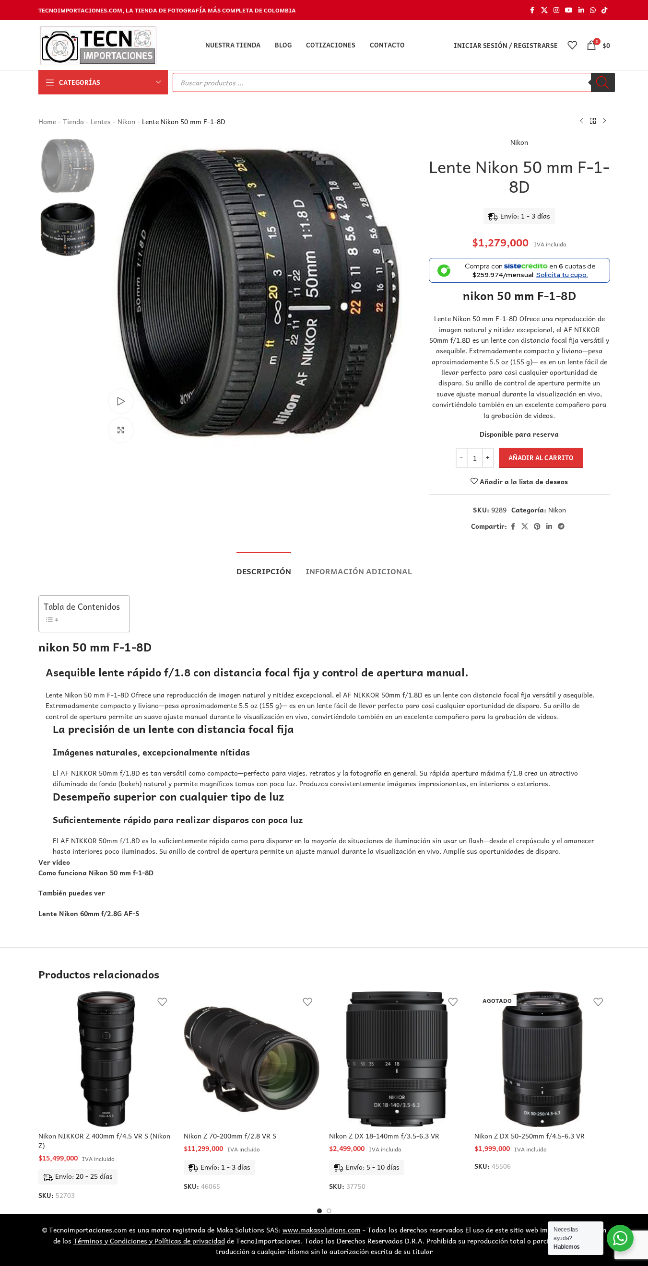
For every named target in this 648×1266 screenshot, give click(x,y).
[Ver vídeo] (121, 401)
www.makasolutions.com (322, 1229)
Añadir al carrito (541, 458)
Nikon (126, 121)
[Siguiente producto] (604, 121)
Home (47, 121)
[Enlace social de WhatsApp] (593, 10)
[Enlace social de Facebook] (532, 10)
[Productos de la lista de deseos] (572, 45)
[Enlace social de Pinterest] (537, 526)
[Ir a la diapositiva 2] (329, 1210)
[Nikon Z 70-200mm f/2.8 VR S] (251, 1059)
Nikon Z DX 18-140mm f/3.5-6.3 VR (384, 1135)
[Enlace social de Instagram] (556, 10)
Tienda (73, 121)
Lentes (101, 121)
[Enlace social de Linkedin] (581, 10)
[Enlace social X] (544, 10)
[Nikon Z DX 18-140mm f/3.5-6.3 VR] (397, 1059)
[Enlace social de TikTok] (604, 10)
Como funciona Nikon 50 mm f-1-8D (95, 872)
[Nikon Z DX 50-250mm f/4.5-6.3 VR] (542, 1059)
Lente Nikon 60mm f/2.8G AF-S (89, 913)
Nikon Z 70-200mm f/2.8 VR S (230, 1135)
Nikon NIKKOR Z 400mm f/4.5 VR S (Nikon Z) (104, 1140)
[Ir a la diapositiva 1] (319, 1210)
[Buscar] (603, 82)
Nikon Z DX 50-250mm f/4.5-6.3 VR (529, 1135)
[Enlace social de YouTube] (569, 10)
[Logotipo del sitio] (97, 44)
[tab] (263, 566)
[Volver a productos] (593, 121)
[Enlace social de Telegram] (561, 526)
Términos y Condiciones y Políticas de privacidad (149, 1240)
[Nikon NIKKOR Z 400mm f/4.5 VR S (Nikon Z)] (106, 1059)
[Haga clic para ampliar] (121, 430)
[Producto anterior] (581, 121)
